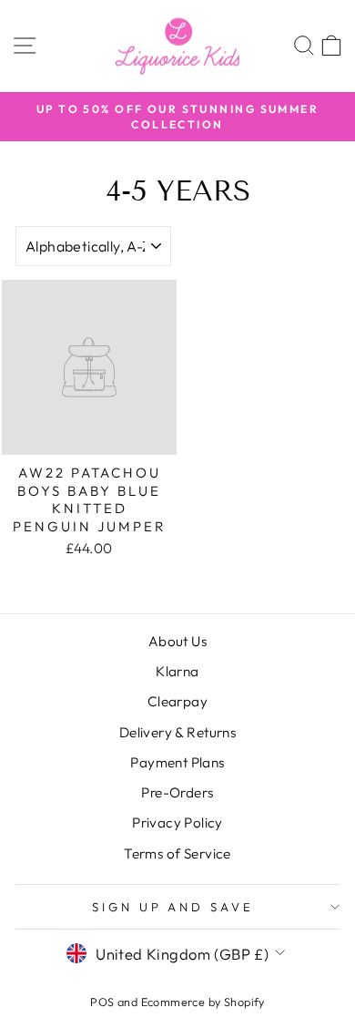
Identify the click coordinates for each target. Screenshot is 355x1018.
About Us (177, 641)
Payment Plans (177, 762)
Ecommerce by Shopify (203, 1001)
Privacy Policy (177, 822)
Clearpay (177, 701)
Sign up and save (173, 907)
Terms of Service (177, 853)
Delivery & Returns (177, 732)
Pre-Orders (177, 792)
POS (102, 1001)
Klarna (177, 671)
